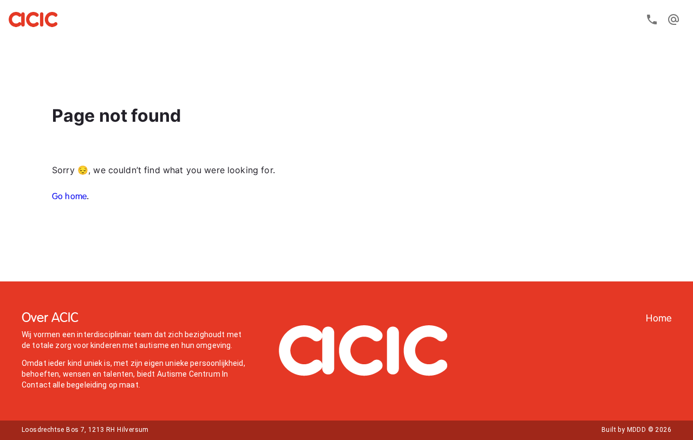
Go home (69, 197)
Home (658, 319)
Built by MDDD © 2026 (636, 430)
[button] (658, 319)
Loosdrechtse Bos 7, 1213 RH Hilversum (85, 430)
